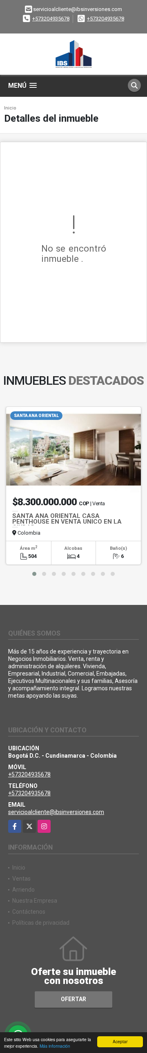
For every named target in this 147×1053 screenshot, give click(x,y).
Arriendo (23, 889)
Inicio (10, 108)
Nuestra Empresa (34, 900)
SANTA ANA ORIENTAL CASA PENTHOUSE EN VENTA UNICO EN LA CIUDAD (67, 521)
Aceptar (120, 1041)
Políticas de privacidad (40, 922)
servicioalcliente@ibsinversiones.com (56, 812)
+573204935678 (50, 19)
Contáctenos (28, 911)
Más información (55, 1046)
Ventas (21, 878)
